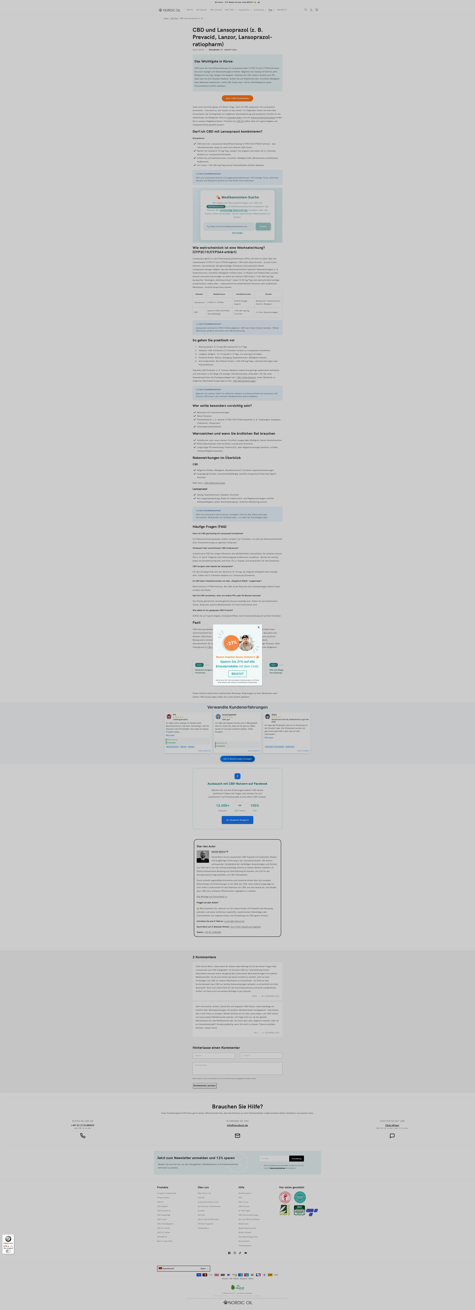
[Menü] (12, 1236)
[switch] (8, 1251)
